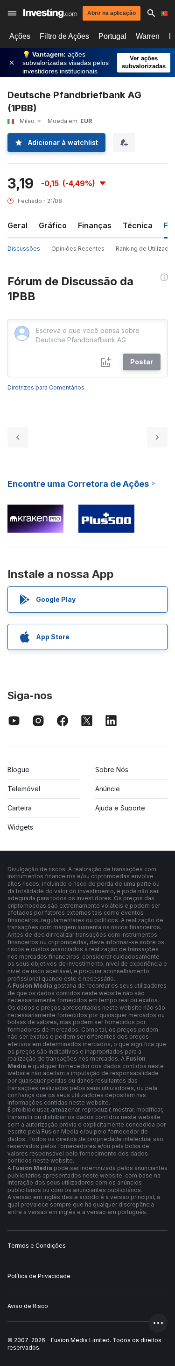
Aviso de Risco (27, 1305)
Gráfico (53, 225)
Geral (17, 225)
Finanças (95, 225)
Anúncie (107, 789)
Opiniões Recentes (78, 248)
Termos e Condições (36, 1245)
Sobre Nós (111, 769)
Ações (19, 36)
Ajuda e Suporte (120, 808)
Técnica (138, 225)
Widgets (20, 827)
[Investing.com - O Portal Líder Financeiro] (50, 13)
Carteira (19, 808)
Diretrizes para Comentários (45, 387)
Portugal (112, 36)
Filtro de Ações (64, 36)
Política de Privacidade (38, 1275)
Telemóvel (23, 789)
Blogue (18, 769)
